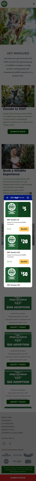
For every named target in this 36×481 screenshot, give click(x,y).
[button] (30, 193)
